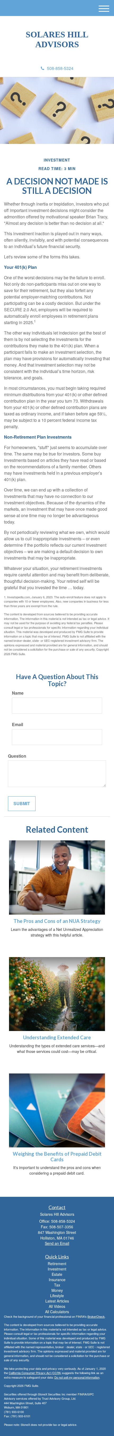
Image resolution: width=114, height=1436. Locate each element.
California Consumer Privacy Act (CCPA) (35, 1373)
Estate (57, 1274)
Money (57, 1290)
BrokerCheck (96, 1316)
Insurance (57, 1279)
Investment (57, 1269)
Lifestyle (57, 1295)
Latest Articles (57, 1301)
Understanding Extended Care (57, 1037)
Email (17, 724)
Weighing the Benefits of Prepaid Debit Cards (57, 1156)
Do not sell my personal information (76, 1377)
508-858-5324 (60, 68)
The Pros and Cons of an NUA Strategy (57, 921)
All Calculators (57, 1311)
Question (17, 756)
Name (18, 693)
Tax (57, 1285)
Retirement (57, 1263)
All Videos (57, 1306)
